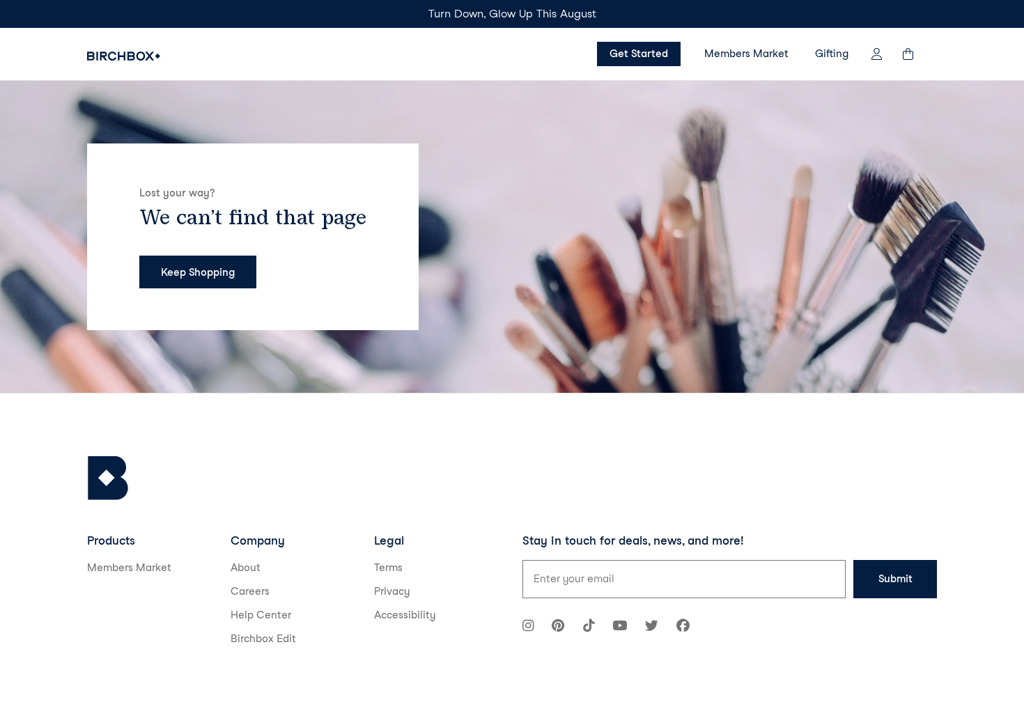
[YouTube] (619, 627)
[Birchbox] (108, 478)
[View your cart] (914, 54)
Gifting (831, 53)
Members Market (746, 53)
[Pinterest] (558, 627)
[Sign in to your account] (876, 54)
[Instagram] (528, 627)
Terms (388, 567)
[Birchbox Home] (123, 56)
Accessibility (405, 615)
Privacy (392, 591)
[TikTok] (588, 627)
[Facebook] (683, 627)
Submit (895, 578)
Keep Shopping (198, 272)
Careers (250, 591)
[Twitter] (651, 627)
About (246, 567)
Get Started (639, 53)
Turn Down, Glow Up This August (512, 13)
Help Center (261, 615)
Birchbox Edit (263, 638)
